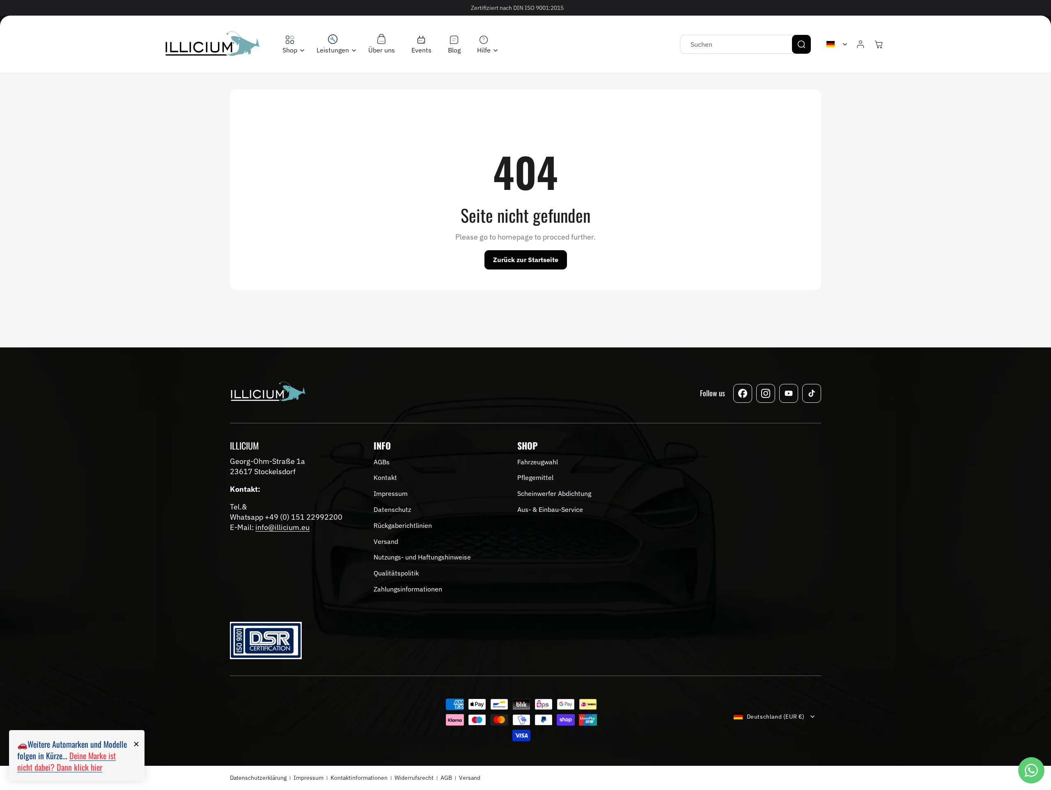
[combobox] (745, 44)
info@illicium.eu (282, 527)
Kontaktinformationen (359, 777)
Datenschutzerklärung (258, 777)
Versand (469, 777)
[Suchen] (801, 44)
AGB (446, 777)
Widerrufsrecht (414, 777)
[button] (291, 45)
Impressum (309, 777)
